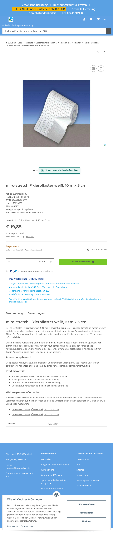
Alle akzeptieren (86, 504)
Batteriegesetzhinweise (88, 480)
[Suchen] (108, 31)
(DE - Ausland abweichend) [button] (31, 250)
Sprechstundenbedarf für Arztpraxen (54, 482)
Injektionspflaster (25, 209)
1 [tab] (34, 170)
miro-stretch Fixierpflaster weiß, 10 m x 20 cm (35, 414)
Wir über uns (47, 469)
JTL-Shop (97, 531)
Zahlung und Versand (52, 475)
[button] (84, 19)
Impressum (12, 526)
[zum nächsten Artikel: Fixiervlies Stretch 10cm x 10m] (104, 51)
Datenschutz (27, 526)
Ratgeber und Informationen (55, 464)
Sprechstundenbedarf (42, 13)
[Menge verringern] (9, 262)
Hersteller (46, 459)
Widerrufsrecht (84, 485)
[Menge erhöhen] (51, 262)
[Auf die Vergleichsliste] (93, 68)
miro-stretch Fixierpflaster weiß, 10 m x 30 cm (35, 409)
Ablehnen (86, 521)
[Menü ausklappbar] (3, 18)
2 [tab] (37, 170)
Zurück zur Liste (15, 42)
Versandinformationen (52, 488)
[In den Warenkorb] (8, 61)
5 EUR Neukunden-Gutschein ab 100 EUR (39, 9)
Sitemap (81, 469)
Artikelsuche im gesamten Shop (18, 25)
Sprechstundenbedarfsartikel (61, 170)
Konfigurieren (86, 512)
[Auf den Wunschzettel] (101, 68)
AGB (79, 464)
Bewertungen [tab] (36, 313)
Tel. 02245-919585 (73, 13)
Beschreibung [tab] (14, 313)
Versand (30, 236)
